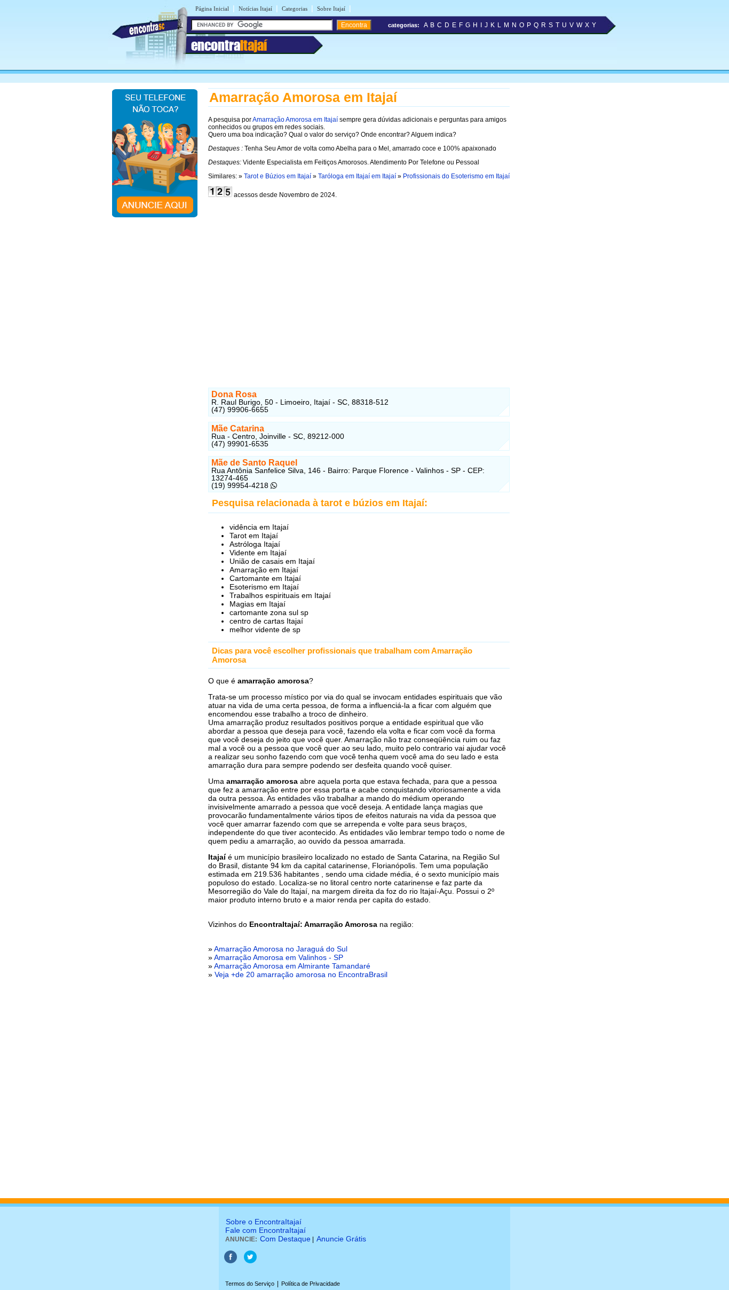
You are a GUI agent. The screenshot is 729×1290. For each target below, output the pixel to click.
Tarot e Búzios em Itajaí (277, 176)
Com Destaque (285, 1238)
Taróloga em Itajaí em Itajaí (357, 176)
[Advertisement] (359, 287)
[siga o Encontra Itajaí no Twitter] (250, 1261)
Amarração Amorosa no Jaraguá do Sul (280, 949)
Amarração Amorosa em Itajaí (295, 119)
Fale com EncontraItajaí (265, 1230)
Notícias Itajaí (255, 8)
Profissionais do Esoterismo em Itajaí (456, 176)
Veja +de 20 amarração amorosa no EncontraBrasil (301, 974)
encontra (229, 45)
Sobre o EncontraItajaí (264, 1221)
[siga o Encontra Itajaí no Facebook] (231, 1261)
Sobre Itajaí (331, 8)
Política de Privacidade (310, 1283)
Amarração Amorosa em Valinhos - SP (278, 957)
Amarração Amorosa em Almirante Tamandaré (292, 966)
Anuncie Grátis (341, 1238)
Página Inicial (212, 8)
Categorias (294, 8)
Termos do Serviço (249, 1283)
